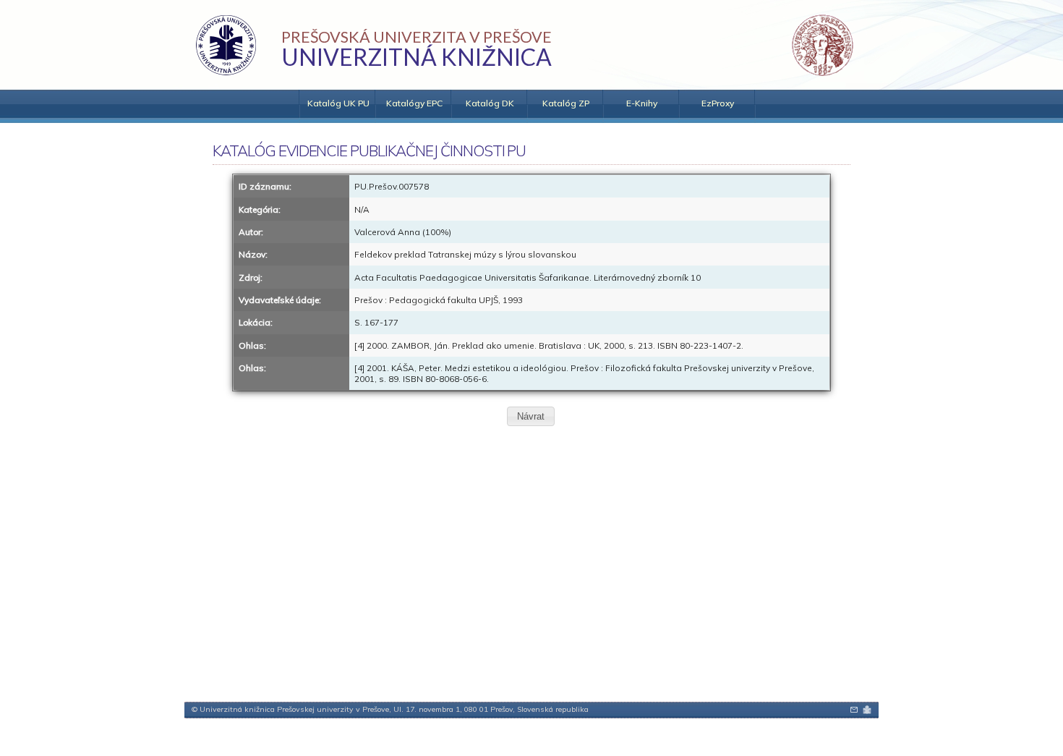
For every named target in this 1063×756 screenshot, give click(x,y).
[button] (531, 416)
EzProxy (717, 103)
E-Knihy (641, 103)
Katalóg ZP (565, 103)
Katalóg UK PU (338, 103)
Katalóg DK (490, 103)
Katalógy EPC (414, 103)
